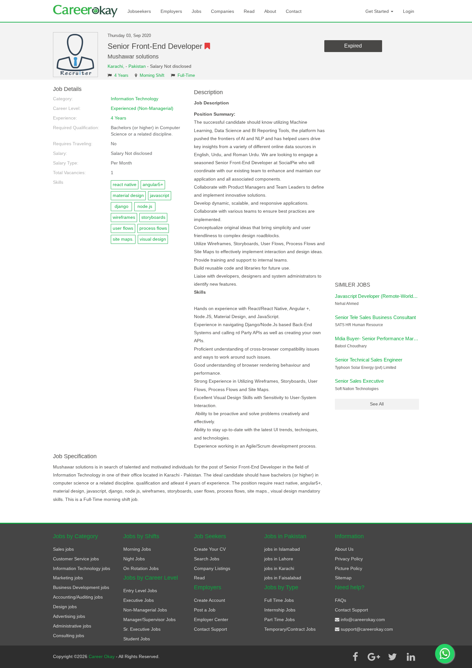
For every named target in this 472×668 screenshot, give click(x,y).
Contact (294, 11)
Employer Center (211, 619)
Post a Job (204, 609)
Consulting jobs (68, 635)
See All (377, 403)
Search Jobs (206, 558)
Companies (222, 11)
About (270, 11)
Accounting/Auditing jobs (78, 597)
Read (249, 11)
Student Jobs (136, 638)
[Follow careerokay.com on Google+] (374, 657)
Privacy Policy (349, 558)
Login (408, 11)
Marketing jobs (68, 577)
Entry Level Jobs (140, 590)
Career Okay (102, 656)
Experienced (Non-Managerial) (142, 108)
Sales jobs (63, 549)
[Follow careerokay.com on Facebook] (355, 657)
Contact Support (210, 629)
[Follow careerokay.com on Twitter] (392, 657)
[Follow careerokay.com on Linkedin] (411, 657)
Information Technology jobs (81, 568)
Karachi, (117, 66)
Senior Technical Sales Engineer (368, 359)
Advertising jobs (69, 616)
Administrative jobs (72, 625)
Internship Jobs (279, 609)
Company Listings (212, 568)
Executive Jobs (138, 600)
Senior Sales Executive (359, 381)
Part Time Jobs (279, 619)
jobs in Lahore (278, 558)
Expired (353, 46)
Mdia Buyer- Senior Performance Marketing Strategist (391, 338)
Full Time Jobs (279, 600)
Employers (171, 11)
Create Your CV (210, 549)
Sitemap (343, 577)
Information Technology (134, 98)
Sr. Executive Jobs (142, 629)
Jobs (196, 11)
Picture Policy (348, 568)
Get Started (377, 11)
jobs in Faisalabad (282, 577)
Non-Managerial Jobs (145, 609)
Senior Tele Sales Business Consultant (375, 317)
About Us (344, 549)
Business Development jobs (81, 587)
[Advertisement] (377, 182)
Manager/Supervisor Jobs (149, 619)
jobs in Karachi (279, 568)
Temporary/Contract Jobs (290, 629)
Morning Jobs (137, 549)
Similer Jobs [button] (352, 285)
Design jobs (65, 606)
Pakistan (137, 66)
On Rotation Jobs (141, 568)
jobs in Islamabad (282, 549)
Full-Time (186, 75)
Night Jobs (134, 558)
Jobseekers (139, 11)
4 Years (121, 75)
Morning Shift (152, 75)
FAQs (340, 600)
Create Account (209, 600)
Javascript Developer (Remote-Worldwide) (379, 296)
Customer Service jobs (76, 558)
